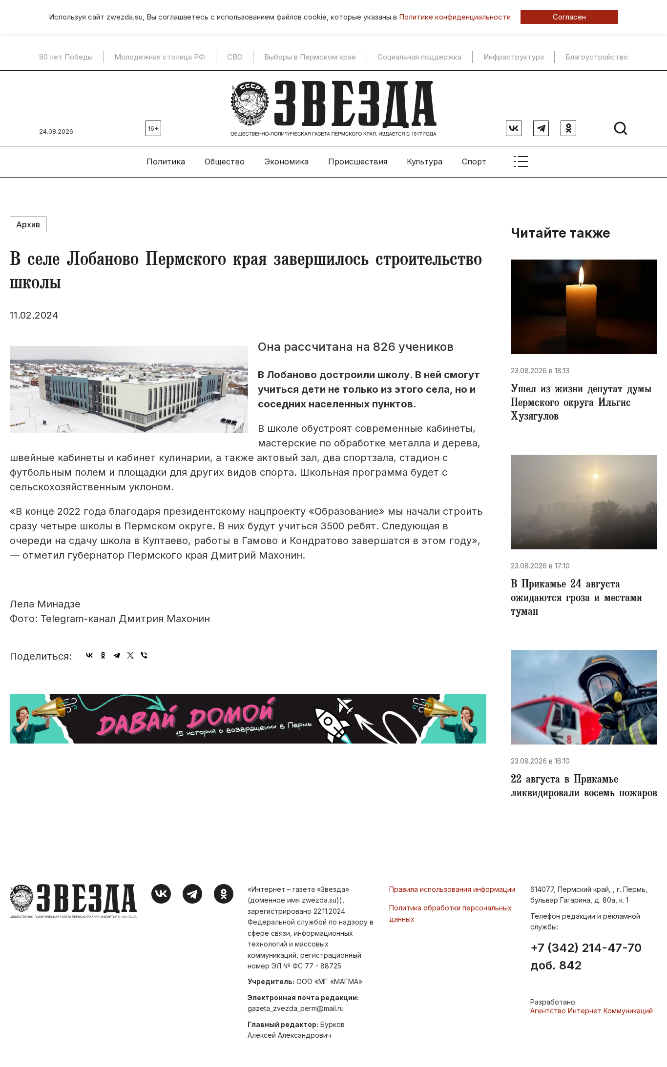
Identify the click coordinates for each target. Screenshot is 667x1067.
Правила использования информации (452, 889)
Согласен (569, 16)
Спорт (474, 161)
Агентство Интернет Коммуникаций (591, 1011)
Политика (165, 161)
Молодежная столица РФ (159, 57)
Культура (424, 161)
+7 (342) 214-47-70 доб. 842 (586, 957)
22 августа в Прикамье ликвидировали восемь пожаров (584, 787)
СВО (235, 57)
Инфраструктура (513, 57)
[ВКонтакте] (89, 655)
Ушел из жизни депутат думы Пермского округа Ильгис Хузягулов (581, 403)
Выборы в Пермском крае (310, 57)
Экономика (286, 161)
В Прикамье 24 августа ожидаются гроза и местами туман (576, 599)
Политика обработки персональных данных (450, 913)
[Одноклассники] (103, 655)
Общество (225, 161)
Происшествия (357, 161)
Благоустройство (596, 57)
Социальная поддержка (419, 57)
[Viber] (144, 655)
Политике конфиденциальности (455, 16)
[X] (130, 655)
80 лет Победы (66, 57)
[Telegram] (117, 655)
